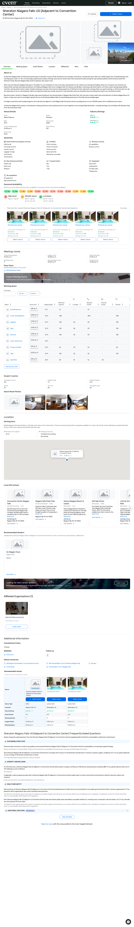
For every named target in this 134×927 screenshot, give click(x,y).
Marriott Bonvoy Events (15, 617)
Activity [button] (8, 558)
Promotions (36, 3)
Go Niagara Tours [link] (13, 552)
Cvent (3, 7)
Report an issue (47, 824)
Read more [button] (10, 516)
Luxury (64, 3)
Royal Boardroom (15, 309)
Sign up (124, 3)
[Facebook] (47, 655)
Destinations (46, 3)
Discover (56, 3)
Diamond (13, 335)
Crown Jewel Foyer (16, 341)
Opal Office (13, 360)
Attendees (7, 290)
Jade (12, 353)
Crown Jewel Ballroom (17, 316)
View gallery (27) (126, 60)
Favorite (93, 14)
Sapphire (13, 322)
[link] (17, 544)
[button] (40, 42)
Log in (130, 3)
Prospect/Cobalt (15, 347)
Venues (27, 3)
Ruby (12, 328)
